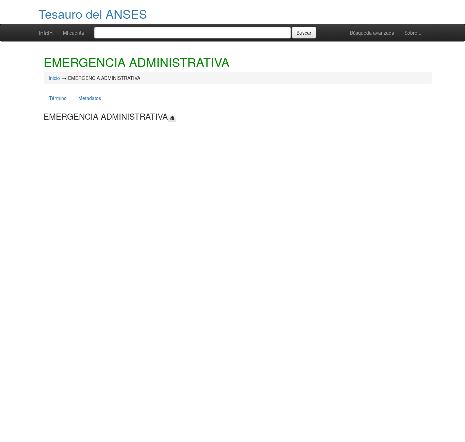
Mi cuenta (73, 32)
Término (58, 98)
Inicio (45, 32)
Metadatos (89, 98)
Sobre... (412, 32)
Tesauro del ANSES (92, 13)
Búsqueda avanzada (372, 32)
